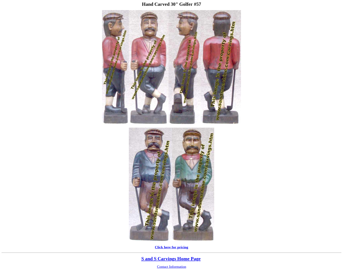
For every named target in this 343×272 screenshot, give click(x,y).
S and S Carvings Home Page (171, 258)
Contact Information (171, 267)
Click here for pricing (171, 247)
